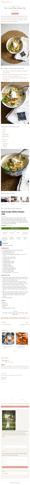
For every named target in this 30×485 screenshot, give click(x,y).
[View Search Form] (28, 1)
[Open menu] (27, 2)
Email (12, 399)
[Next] (26, 341)
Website (22, 399)
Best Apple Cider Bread (24, 323)
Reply (27, 360)
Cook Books (13, 204)
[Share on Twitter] (1, 243)
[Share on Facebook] (1, 242)
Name (2, 399)
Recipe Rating (4, 377)
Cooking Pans (3, 204)
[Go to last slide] (3, 341)
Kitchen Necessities (23, 204)
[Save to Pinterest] (1, 245)
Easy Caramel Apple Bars (5, 323)
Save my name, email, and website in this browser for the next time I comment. (15, 403)
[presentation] (8, 338)
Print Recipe (15, 228)
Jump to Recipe (15, 13)
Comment (3, 382)
